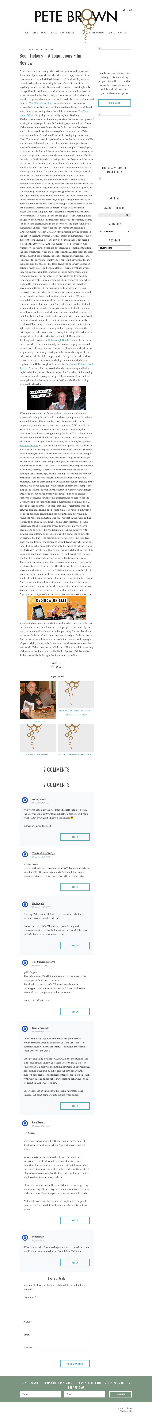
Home (27, 32)
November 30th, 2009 (41, 857)
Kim (130, 1411)
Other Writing (97, 32)
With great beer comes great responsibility (75, 754)
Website (28, 1347)
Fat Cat (69, 364)
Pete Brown (38, 1122)
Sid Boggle (38, 903)
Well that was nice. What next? (38, 754)
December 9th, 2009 (40, 1031)
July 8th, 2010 (38, 1240)
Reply (75, 837)
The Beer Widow (29, 445)
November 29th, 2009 (41, 802)
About (44, 32)
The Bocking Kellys (43, 853)
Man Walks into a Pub (40, 103)
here (81, 623)
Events (111, 32)
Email (27, 1334)
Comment (30, 1297)
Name (28, 1321)
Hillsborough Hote (57, 340)
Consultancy (67, 32)
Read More (114, 103)
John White (38, 721)
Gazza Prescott (40, 1028)
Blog (35, 32)
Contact (123, 32)
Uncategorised (46, 49)
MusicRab (38, 1236)
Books (54, 32)
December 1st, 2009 (40, 965)
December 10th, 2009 (41, 1126)
